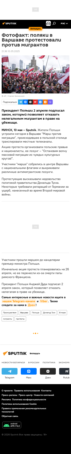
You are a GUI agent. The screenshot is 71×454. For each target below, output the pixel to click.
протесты (20, 319)
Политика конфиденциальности (29, 399)
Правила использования (27, 390)
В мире (62, 312)
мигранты (7, 319)
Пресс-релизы (9, 395)
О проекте (7, 390)
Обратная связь (10, 416)
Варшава (24, 312)
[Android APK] (11, 425)
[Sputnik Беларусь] (10, 24)
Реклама (6, 399)
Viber (43, 301)
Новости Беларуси (13, 362)
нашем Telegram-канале (18, 301)
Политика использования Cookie (19, 403)
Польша (35, 312)
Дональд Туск (49, 312)
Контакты (46, 390)
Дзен (31, 305)
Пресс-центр (26, 395)
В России (33, 362)
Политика (49, 362)
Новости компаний (44, 395)
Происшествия (9, 312)
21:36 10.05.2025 (11, 51)
